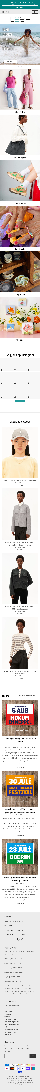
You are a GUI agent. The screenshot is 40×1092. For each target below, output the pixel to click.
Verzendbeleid (12, 1082)
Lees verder (20, 767)
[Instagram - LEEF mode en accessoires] (21, 939)
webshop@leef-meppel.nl (13, 930)
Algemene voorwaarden (25, 1080)
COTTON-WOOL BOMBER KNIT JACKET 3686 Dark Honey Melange (20, 544)
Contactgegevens (20, 1084)
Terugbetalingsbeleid (27, 1078)
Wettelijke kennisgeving (25, 1082)
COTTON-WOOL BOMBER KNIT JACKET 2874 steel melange (20, 608)
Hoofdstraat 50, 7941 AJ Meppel (15, 935)
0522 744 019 (9, 926)
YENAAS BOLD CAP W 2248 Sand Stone (20, 480)
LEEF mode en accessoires (22, 1076)
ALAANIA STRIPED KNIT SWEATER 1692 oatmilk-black (20, 672)
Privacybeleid (12, 1080)
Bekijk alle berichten (27, 695)
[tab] (18, 66)
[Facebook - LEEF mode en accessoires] (18, 939)
